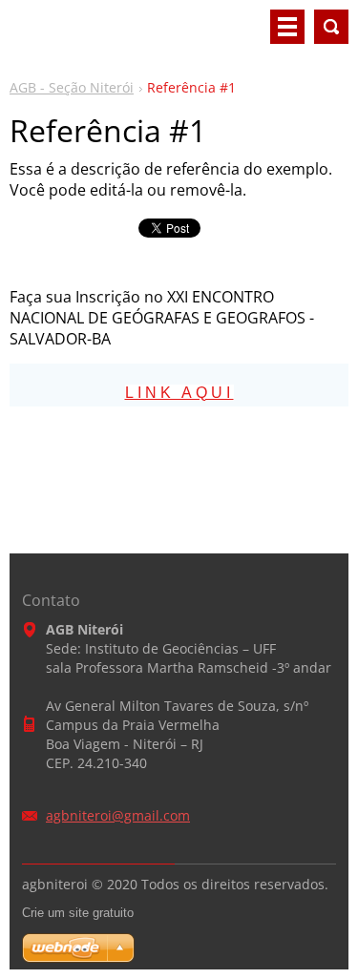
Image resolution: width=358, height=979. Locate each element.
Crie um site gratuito (78, 913)
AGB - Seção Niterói (72, 87)
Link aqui (179, 393)
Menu (287, 27)
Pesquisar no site (331, 27)
